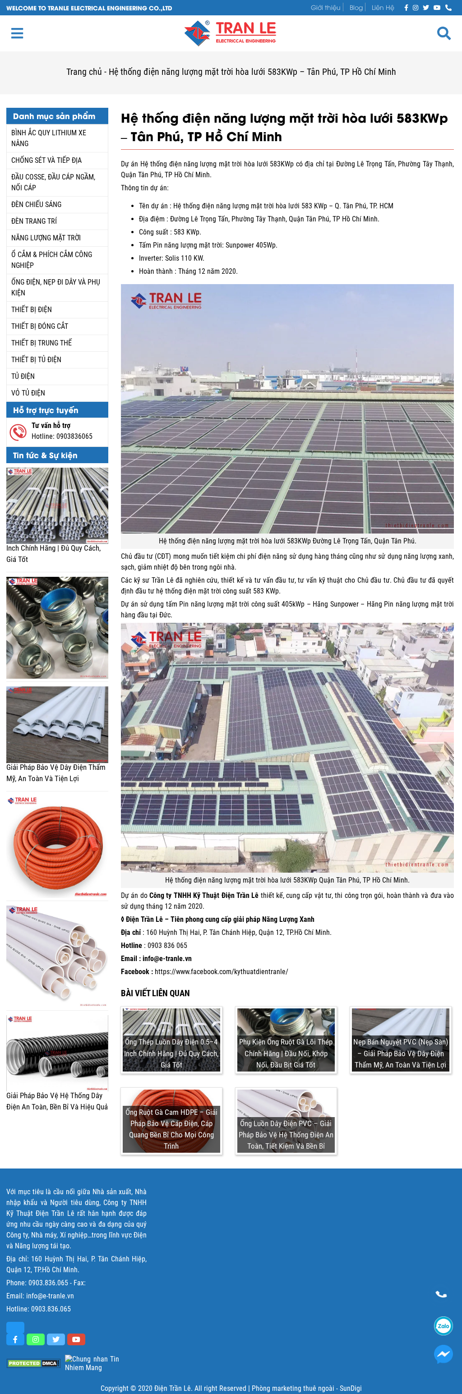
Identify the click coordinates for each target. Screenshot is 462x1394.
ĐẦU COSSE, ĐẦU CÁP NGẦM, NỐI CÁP (53, 182)
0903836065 (74, 436)
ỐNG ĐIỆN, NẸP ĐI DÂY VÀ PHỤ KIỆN (55, 287)
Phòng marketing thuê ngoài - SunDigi (307, 1388)
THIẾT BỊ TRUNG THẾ (41, 343)
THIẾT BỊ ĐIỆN (31, 309)
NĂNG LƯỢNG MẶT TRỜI (46, 238)
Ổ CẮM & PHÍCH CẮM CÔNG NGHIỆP (51, 260)
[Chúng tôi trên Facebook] (406, 7)
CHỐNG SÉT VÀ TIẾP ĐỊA (46, 160)
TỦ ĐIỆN (23, 376)
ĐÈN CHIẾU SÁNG (36, 204)
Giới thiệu (326, 7)
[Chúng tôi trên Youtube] (437, 7)
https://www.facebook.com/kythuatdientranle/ (221, 971)
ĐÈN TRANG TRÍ (34, 221)
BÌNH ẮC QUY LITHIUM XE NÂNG (48, 138)
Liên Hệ (383, 7)
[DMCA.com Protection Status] (33, 1363)
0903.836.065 (48, 1283)
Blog (356, 7)
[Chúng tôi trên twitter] (426, 7)
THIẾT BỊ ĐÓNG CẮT (39, 326)
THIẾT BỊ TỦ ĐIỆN (36, 359)
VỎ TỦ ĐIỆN (28, 393)
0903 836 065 (167, 945)
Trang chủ (84, 71)
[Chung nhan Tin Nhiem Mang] (92, 1363)
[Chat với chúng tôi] (443, 1354)
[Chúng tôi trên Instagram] (415, 7)
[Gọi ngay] (448, 7)
